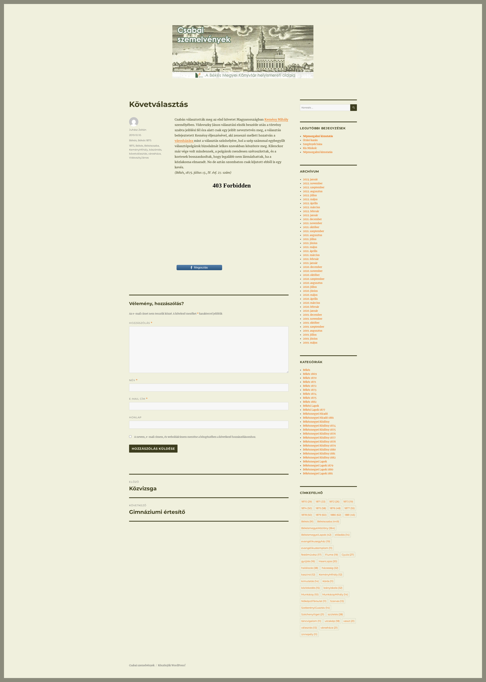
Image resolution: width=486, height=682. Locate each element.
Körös (328, 581)
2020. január (310, 310)
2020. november (313, 271)
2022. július (310, 195)
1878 (306, 514)
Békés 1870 (309, 378)
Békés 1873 (309, 390)
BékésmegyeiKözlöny (318, 528)
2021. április (310, 251)
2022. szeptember (313, 187)
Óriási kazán (310, 140)
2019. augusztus (312, 330)
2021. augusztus (312, 235)
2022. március (311, 207)
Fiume (331, 554)
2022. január (310, 215)
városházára (184, 141)
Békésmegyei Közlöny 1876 (319, 433)
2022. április (310, 203)
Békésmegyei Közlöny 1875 (319, 429)
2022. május (310, 199)
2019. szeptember (313, 326)
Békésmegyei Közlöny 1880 (319, 449)
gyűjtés (308, 561)
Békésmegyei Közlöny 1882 (319, 457)
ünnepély (309, 634)
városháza (154, 153)
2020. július (310, 287)
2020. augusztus (313, 283)
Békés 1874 (309, 394)
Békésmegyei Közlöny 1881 (319, 453)
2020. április (310, 299)
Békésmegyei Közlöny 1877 (319, 437)
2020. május (310, 295)
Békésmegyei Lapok (315, 461)
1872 (334, 501)
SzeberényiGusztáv (315, 607)
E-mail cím (138, 398)
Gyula (348, 554)
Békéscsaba (151, 145)
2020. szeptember (313, 279)
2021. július (309, 239)
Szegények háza (312, 144)
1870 (306, 501)
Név (133, 380)
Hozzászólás (140, 323)
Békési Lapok (311, 405)
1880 (335, 514)
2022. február (311, 211)
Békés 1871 (309, 382)
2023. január (310, 179)
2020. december (312, 267)
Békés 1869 (310, 374)
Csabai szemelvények (142, 665)
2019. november (312, 318)
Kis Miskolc (310, 148)
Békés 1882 (309, 401)
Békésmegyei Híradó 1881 (318, 417)
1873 (348, 501)
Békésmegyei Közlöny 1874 (319, 425)
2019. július (310, 334)
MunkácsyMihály (335, 594)
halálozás (309, 567)
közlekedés (310, 587)
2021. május (310, 247)
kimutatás (310, 581)
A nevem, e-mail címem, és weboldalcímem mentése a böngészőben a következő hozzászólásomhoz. (195, 437)
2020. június (310, 291)
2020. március (311, 303)
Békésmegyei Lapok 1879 (318, 465)
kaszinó (308, 574)
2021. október (311, 227)
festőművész (311, 554)
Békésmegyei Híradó (315, 413)
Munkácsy (310, 594)
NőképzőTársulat (313, 601)
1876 (335, 508)
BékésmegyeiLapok (316, 534)
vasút (348, 620)
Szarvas (337, 601)
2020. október (311, 275)
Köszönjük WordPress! (172, 665)
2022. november (313, 183)
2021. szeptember (313, 231)
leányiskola (332, 587)
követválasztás (138, 153)
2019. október (311, 322)
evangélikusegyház (315, 541)
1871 (320, 501)
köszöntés (155, 149)
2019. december (312, 314)
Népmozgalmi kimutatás (318, 152)
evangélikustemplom (316, 547)
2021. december (312, 219)
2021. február (311, 259)
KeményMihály (138, 149)
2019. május (310, 342)
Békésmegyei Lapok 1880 (318, 469)
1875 (131, 145)
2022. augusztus (313, 191)
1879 (321, 514)
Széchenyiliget (312, 614)
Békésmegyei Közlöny (316, 421)
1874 (306, 508)
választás (309, 627)
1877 (349, 508)
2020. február (311, 306)
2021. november (312, 223)
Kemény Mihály (276, 119)
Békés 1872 (309, 386)
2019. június (310, 338)
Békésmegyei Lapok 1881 (318, 473)
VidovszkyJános (139, 157)
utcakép (332, 620)
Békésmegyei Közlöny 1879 (319, 445)
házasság (330, 567)
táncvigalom (311, 620)
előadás (342, 534)
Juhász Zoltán (137, 129)
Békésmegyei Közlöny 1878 (319, 441)
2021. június (310, 243)
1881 (350, 514)
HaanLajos (328, 561)
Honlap (135, 417)
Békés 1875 (144, 140)
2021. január (310, 263)
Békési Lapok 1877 (314, 409)
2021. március (311, 255)
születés (335, 614)
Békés (133, 140)
